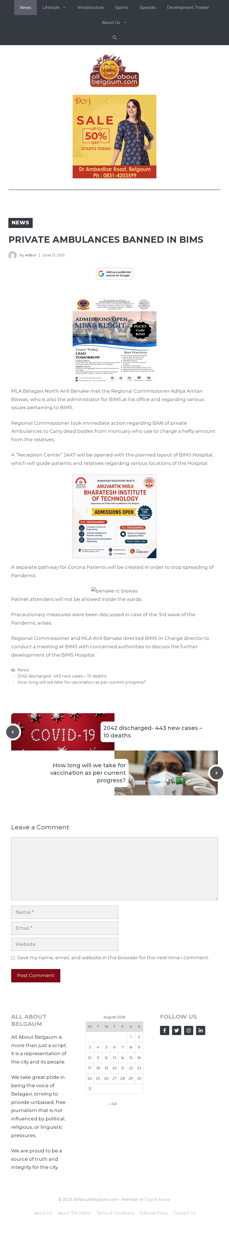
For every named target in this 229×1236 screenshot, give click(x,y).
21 (122, 1068)
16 (139, 1057)
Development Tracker (188, 7)
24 (90, 1078)
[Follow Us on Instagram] (188, 1030)
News (25, 7)
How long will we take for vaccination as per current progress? (82, 682)
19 (106, 1068)
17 (89, 1068)
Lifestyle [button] (50, 7)
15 (130, 1057)
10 (90, 1057)
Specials (148, 7)
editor (30, 255)
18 (98, 1068)
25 (98, 1078)
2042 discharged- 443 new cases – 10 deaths (62, 676)
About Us (43, 1213)
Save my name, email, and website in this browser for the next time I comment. (113, 957)
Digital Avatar (157, 1199)
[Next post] (216, 772)
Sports (121, 7)
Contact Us (184, 1213)
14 (122, 1057)
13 (114, 1057)
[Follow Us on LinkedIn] (200, 1030)
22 (131, 1068)
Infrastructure (91, 7)
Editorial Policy (154, 1213)
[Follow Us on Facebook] (164, 1030)
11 (98, 1057)
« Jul (112, 1103)
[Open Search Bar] (114, 37)
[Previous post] (12, 731)
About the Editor (74, 1213)
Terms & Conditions (115, 1213)
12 (106, 1057)
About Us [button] (111, 22)
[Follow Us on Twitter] (176, 1030)
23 (139, 1068)
